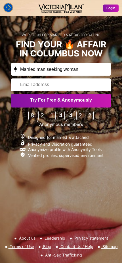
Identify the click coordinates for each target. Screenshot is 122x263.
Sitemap (109, 246)
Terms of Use (21, 246)
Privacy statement (90, 238)
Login (110, 8)
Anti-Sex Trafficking (63, 255)
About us (26, 238)
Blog (46, 246)
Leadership (54, 238)
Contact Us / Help (76, 246)
